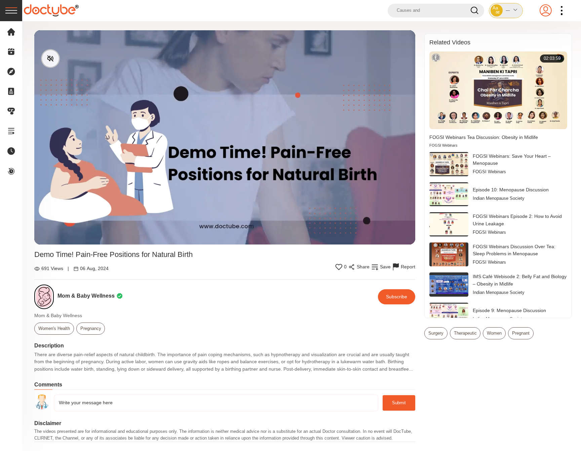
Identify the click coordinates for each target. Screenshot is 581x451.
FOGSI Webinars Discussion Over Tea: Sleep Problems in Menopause (514, 250)
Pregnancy (90, 328)
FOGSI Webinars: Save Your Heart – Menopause (512, 159)
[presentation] (11, 10)
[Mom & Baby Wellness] (45, 297)
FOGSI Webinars (443, 145)
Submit (399, 402)
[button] (506, 10)
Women (494, 333)
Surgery (435, 333)
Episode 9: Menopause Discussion (509, 310)
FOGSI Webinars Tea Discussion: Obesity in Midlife (483, 137)
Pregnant (521, 333)
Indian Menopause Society (499, 198)
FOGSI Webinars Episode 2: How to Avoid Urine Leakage (517, 220)
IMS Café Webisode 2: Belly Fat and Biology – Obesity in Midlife (520, 280)
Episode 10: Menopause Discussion (511, 189)
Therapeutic (465, 333)
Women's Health (54, 328)
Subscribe (396, 296)
